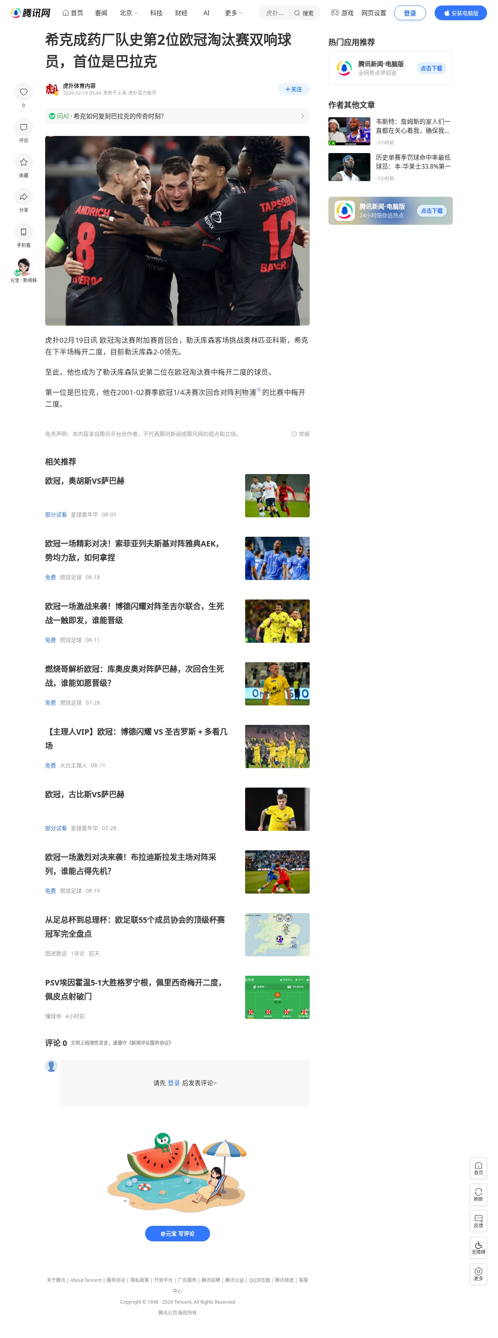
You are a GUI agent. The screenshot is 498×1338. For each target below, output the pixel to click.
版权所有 (187, 1313)
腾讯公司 (167, 1313)
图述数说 (56, 953)
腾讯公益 (234, 1280)
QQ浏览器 (259, 1280)
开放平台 (163, 1280)
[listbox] (177, 738)
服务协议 (116, 1280)
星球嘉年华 (84, 514)
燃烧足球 (71, 577)
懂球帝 (53, 1016)
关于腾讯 (56, 1280)
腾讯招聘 (211, 1280)
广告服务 (187, 1280)
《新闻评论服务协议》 (150, 1043)
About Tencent (86, 1280)
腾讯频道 (284, 1280)
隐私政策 (139, 1280)
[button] (431, 68)
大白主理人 (73, 765)
